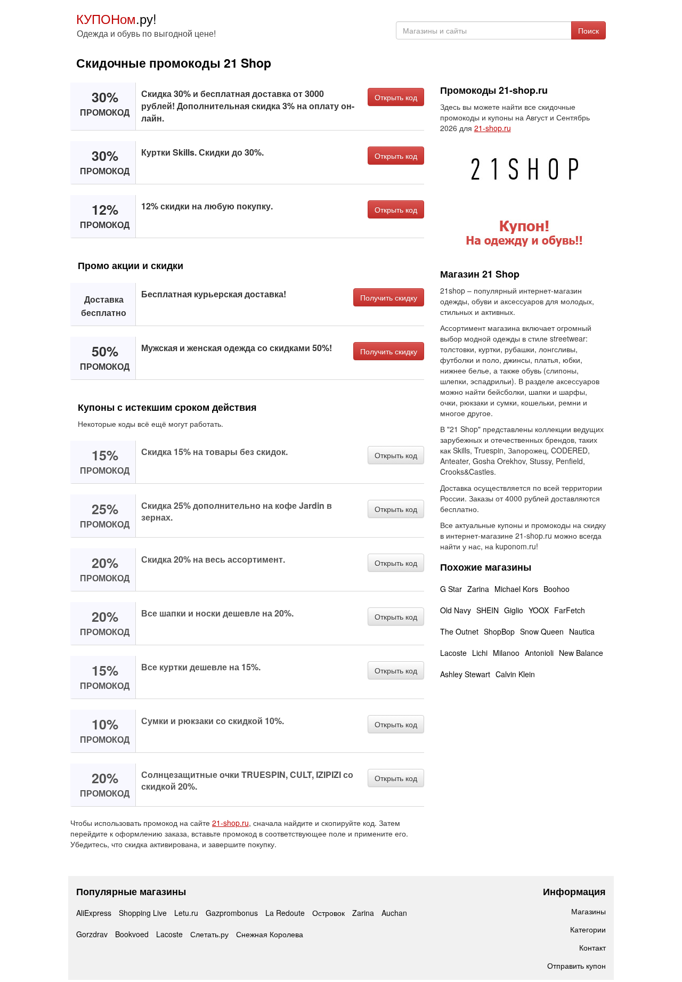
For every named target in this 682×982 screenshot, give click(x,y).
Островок (328, 912)
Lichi (480, 652)
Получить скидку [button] (388, 297)
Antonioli (539, 652)
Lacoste (453, 652)
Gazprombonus (232, 912)
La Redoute (285, 912)
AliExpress (93, 912)
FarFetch (569, 610)
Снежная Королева (269, 934)
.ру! (116, 18)
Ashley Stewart (465, 674)
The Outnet (459, 631)
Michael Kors (516, 588)
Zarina (478, 588)
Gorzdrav (92, 934)
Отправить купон (576, 965)
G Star (451, 588)
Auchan (394, 912)
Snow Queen (542, 631)
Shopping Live (143, 912)
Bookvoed (132, 934)
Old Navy (455, 610)
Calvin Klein (515, 674)
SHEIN (487, 610)
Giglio (513, 610)
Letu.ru (186, 912)
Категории (588, 929)
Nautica (582, 631)
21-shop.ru (230, 822)
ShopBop (499, 631)
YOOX (539, 610)
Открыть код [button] (396, 97)
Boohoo (556, 588)
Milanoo (506, 652)
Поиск (588, 30)
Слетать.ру (209, 934)
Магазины (588, 911)
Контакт (592, 947)
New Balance (581, 652)
